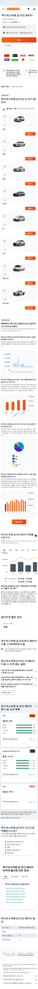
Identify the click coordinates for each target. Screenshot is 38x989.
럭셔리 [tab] (34, 550)
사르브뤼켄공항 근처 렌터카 (14, 899)
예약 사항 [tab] (24, 876)
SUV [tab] (22, 550)
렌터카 (13, 953)
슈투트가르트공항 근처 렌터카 (15, 891)
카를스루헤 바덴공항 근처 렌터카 (16, 894)
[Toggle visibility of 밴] (14, 461)
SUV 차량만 (7, 45)
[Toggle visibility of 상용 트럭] (16, 464)
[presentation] (36, 706)
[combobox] (9, 19)
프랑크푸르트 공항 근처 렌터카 (15, 888)
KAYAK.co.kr (6, 953)
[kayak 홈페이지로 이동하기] (13, 9)
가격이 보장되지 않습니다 (17, 970)
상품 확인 (30, 134)
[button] (3, 9)
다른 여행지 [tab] (14, 876)
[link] (19, 521)
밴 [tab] (28, 550)
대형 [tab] (16, 550)
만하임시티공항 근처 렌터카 (14, 902)
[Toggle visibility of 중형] (14, 459)
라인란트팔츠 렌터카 (10, 955)
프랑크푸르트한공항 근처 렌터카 (16, 897)
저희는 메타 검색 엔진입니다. (13, 979)
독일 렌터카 (30, 953)
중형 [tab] (10, 550)
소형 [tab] (4, 550)
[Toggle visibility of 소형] (14, 456)
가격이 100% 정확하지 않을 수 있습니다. (17, 983)
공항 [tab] (5, 876)
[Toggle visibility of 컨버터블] (16, 467)
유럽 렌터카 (21, 953)
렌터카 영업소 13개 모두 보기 (10, 818)
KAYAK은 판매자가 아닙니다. (13, 976)
